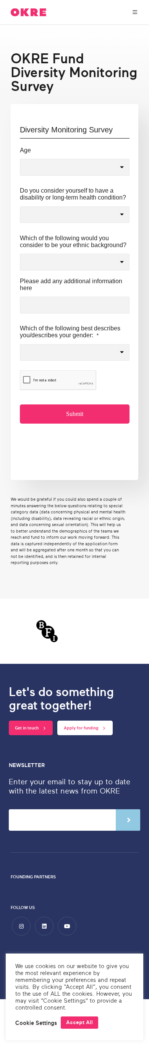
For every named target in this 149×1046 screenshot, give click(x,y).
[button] (36, 1022)
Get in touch (27, 728)
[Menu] (135, 12)
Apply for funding (82, 728)
